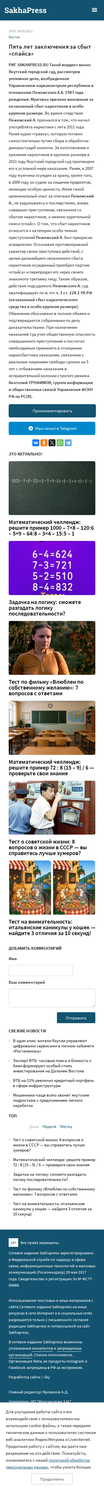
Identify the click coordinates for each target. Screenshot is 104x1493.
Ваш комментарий (27, 982)
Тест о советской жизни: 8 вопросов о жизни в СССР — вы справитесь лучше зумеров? (48, 847)
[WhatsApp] (60, 442)
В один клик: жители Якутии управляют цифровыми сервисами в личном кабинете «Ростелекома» (53, 1046)
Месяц (66, 1126)
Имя (13, 958)
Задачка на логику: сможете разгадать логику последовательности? (45, 608)
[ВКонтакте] (35, 442)
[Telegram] (68, 442)
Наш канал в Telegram (56, 428)
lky (46, 1377)
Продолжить (52, 1479)
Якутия (14, 37)
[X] (52, 442)
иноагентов (42, 1348)
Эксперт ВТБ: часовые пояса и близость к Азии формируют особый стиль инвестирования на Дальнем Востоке (52, 1066)
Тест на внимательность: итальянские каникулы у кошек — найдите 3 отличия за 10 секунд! (52, 927)
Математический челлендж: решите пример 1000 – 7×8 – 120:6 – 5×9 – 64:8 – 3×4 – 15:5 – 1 (51, 527)
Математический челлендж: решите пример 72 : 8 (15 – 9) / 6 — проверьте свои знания (51, 767)
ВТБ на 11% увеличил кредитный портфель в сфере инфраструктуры (53, 1083)
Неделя (49, 1126)
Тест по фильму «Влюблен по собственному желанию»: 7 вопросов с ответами (46, 687)
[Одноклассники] (43, 442)
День (34, 1126)
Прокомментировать (52, 410)
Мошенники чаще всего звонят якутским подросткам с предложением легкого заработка (51, 1100)
